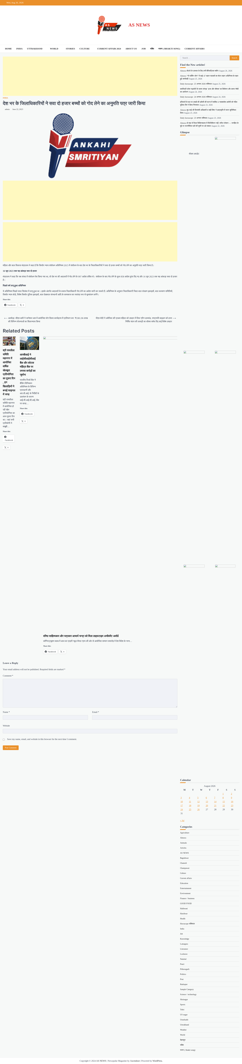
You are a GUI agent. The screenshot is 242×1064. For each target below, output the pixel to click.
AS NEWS (139, 25)
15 (224, 801)
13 (207, 801)
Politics (183, 974)
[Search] (236, 49)
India (19, 49)
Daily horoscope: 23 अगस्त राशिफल (193, 118)
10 (182, 801)
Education (184, 883)
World (54, 49)
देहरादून (182, 1040)
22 (224, 805)
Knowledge (184, 939)
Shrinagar (184, 999)
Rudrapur (184, 984)
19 (198, 805)
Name (6, 712)
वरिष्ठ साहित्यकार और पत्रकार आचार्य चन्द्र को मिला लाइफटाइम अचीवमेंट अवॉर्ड (81, 636)
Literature (184, 949)
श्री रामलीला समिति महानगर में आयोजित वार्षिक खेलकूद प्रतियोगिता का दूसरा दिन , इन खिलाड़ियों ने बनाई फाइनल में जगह (9, 372)
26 (198, 809)
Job (143, 49)
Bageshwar (184, 858)
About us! (131, 49)
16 (232, 801)
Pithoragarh (184, 969)
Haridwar (184, 914)
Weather (183, 1030)
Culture (84, 49)
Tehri (182, 1010)
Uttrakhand (34, 49)
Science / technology (188, 994)
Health (182, 919)
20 (207, 805)
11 (190, 801)
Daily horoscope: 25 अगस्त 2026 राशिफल (196, 84)
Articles (183, 848)
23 (232, 805)
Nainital (183, 959)
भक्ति (152, 49)
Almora (183, 838)
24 (182, 809)
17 (182, 805)
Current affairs (194, 49)
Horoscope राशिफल (187, 924)
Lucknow (184, 954)
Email (95, 712)
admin (7, 109)
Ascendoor (135, 1061)
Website (6, 725)
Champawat (184, 868)
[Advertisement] (87, 76)
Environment (185, 893)
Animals (183, 843)
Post (181, 979)
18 (190, 805)
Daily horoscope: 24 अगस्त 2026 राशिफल (196, 97)
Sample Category (187, 989)
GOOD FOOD (186, 903)
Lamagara (184, 944)
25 (190, 809)
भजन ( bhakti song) (169, 49)
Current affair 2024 (109, 49)
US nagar (184, 1015)
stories (70, 49)
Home (8, 49)
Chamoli (183, 863)
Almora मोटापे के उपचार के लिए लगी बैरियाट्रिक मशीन (199, 71)
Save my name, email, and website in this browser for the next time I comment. (42, 739)
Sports (182, 1005)
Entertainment (185, 888)
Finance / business (187, 898)
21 (215, 805)
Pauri (182, 964)
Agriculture (184, 833)
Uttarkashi (184, 1020)
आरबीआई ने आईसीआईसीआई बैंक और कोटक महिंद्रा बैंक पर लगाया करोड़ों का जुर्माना (28, 364)
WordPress (157, 1061)
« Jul (182, 820)
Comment (8, 676)
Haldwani (184, 909)
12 (198, 801)
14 (215, 801)
